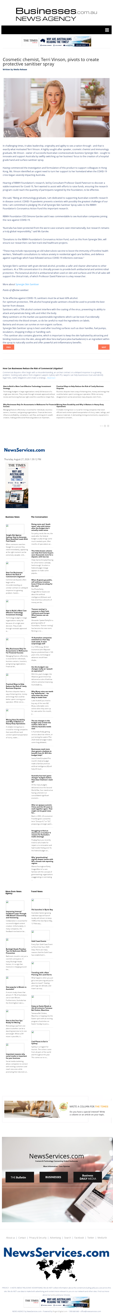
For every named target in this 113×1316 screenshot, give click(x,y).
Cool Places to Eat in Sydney (39, 1042)
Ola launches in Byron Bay (42, 909)
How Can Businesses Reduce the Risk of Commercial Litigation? (33, 368)
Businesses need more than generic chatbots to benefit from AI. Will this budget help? (41, 752)
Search (67, 1237)
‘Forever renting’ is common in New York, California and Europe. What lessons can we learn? (40, 613)
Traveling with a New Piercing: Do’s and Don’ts (41, 973)
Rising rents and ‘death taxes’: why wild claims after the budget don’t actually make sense (40, 527)
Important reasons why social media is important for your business (16, 1056)
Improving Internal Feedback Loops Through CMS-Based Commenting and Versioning (16, 914)
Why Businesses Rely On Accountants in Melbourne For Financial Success (29, 405)
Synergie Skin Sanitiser (27, 284)
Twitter (90, 1237)
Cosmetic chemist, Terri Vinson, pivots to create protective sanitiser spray (51, 61)
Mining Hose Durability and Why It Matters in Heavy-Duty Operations (80, 405)
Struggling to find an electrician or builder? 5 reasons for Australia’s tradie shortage (41, 834)
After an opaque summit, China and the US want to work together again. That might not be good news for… (41, 809)
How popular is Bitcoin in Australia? (16, 988)
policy (53, 1295)
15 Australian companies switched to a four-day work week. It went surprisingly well (41, 640)
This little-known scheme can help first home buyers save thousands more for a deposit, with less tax (42, 554)
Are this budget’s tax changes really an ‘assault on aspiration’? (42, 669)
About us (10, 1237)
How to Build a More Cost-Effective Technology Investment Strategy (27, 387)
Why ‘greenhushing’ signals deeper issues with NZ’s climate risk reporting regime (42, 860)
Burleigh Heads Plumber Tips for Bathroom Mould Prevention (16, 951)
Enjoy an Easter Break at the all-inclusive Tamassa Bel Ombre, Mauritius (41, 1008)
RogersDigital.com (60, 1311)
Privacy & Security (37, 1237)
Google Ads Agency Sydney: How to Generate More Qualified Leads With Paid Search (17, 538)
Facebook (79, 1237)
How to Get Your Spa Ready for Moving (14, 1021)
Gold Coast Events (38, 941)
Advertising (55, 1237)
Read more (51, 378)
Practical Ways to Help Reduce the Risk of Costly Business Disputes (80, 387)
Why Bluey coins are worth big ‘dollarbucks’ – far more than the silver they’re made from (42, 694)
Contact (22, 1237)
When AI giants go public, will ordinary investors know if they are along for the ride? (41, 583)
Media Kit (102, 1237)
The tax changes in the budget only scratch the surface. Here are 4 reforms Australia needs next (41, 724)
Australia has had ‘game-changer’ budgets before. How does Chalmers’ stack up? (42, 779)
